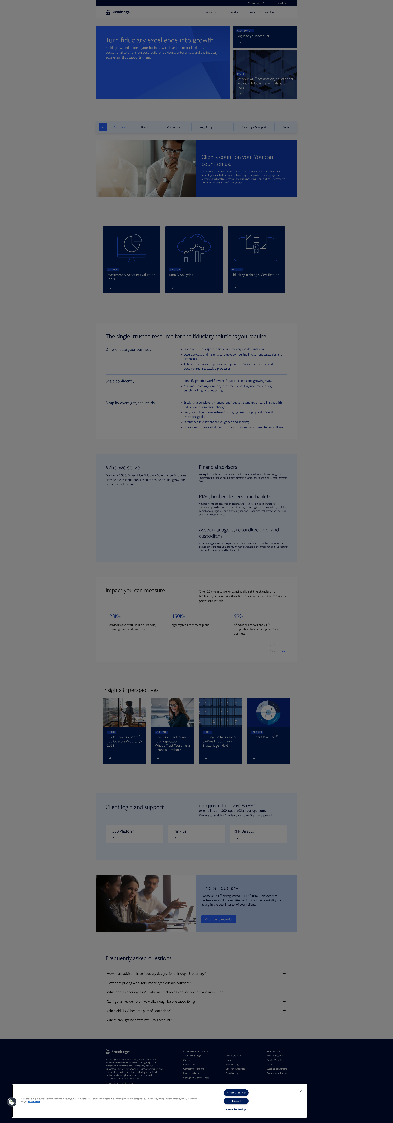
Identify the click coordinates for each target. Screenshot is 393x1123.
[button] (12, 1102)
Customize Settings (236, 1109)
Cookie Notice (34, 1101)
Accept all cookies (236, 1092)
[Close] (300, 1091)
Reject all (236, 1101)
